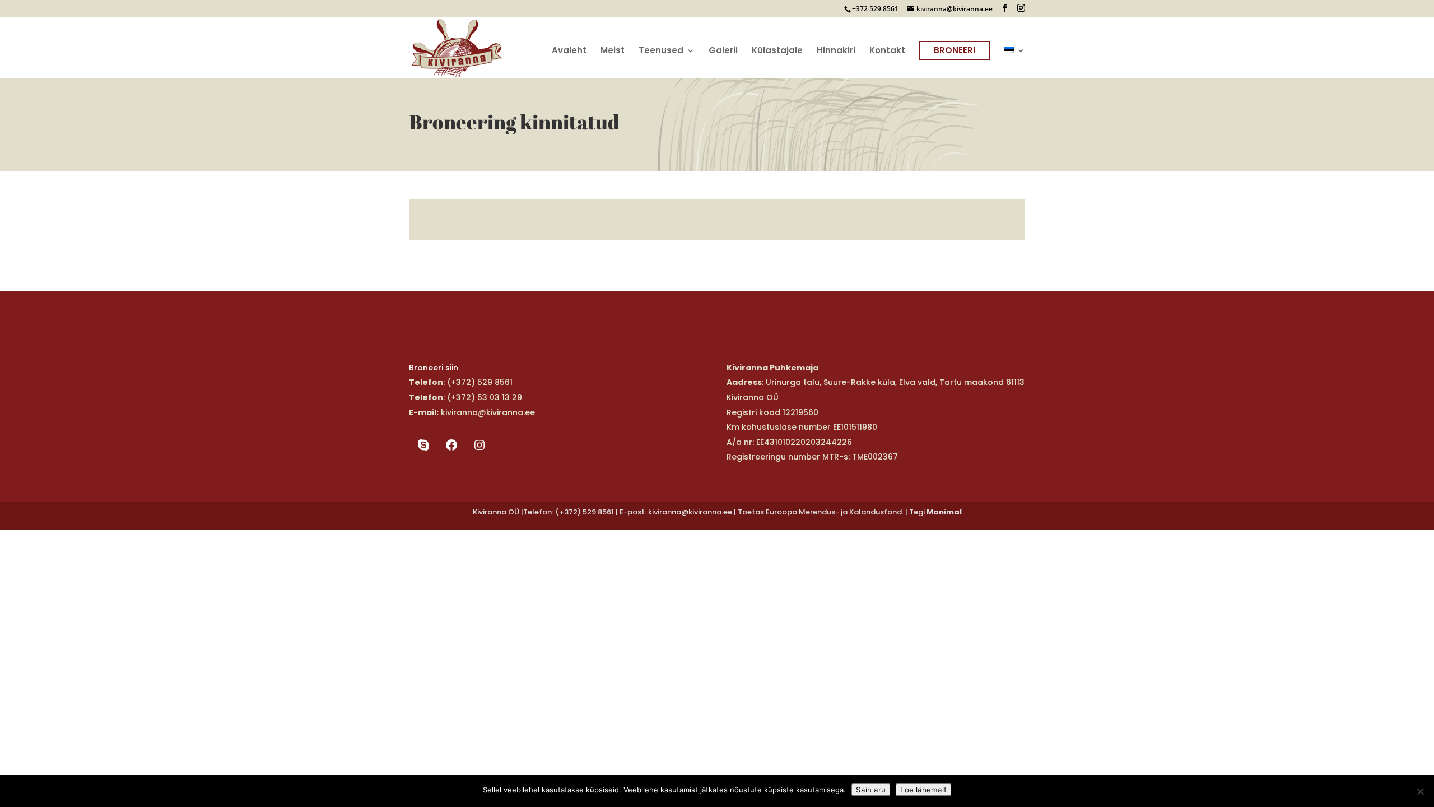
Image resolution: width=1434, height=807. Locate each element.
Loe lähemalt (923, 789)
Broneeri (954, 50)
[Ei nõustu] (1420, 791)
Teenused (661, 51)
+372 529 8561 (875, 8)
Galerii (723, 51)
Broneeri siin (433, 367)
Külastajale (777, 51)
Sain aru (871, 789)
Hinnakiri (836, 51)
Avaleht (569, 51)
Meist (612, 51)
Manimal (944, 512)
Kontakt (887, 51)
